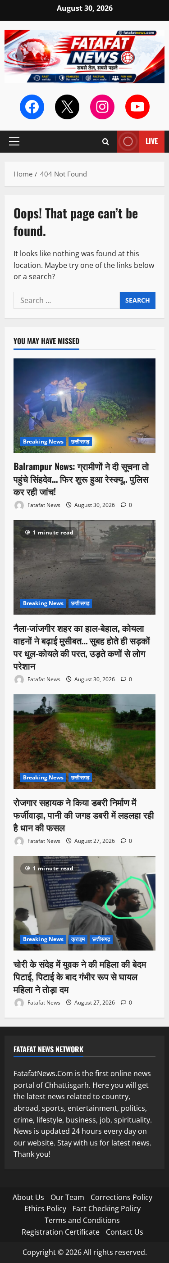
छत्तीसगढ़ (80, 441)
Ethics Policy (45, 1208)
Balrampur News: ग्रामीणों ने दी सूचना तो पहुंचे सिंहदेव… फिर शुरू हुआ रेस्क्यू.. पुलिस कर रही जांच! (81, 478)
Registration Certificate (61, 1232)
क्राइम (77, 939)
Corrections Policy (121, 1197)
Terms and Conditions (82, 1220)
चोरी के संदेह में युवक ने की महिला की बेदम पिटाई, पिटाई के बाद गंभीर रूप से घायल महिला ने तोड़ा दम (80, 976)
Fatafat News (43, 505)
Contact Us (124, 1232)
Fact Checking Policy (107, 1208)
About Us (28, 1197)
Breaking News (43, 441)
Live (152, 141)
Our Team (67, 1197)
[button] (14, 141)
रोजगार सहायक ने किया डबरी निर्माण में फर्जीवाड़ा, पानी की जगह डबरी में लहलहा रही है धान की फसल (84, 814)
